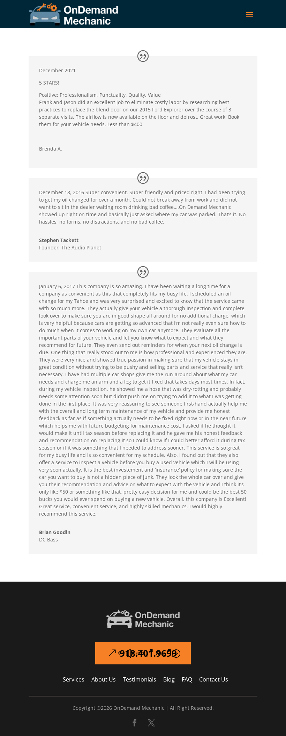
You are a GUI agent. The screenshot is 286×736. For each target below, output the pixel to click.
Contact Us (213, 679)
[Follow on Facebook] (135, 723)
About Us (103, 679)
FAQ (187, 679)
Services (73, 679)
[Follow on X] (151, 723)
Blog (169, 679)
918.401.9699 (148, 653)
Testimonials (139, 679)
